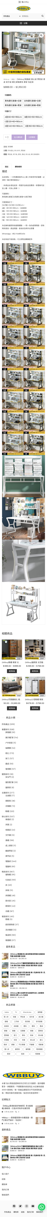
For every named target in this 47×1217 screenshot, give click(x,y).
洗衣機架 (9, 930)
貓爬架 (8, 787)
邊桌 (7, 763)
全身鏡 (8, 795)
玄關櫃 (22, 1031)
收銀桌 (8, 830)
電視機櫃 (39, 1049)
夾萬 (7, 824)
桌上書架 (9, 845)
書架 (19, 154)
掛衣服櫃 (39, 1021)
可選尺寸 (8, 111)
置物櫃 (6, 1035)
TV (16, 1012)
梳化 (7, 753)
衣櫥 (23, 1040)
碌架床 (8, 906)
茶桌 (31, 1035)
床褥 (7, 890)
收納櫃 (16, 1026)
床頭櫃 (8, 895)
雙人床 (6, 1049)
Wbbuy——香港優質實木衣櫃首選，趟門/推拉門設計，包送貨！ (17, 1118)
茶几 (7, 758)
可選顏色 (8, 95)
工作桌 (16, 1021)
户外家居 (9, 743)
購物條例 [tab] (18, 166)
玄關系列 (5, 792)
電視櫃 (8, 769)
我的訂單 (5, 1189)
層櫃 (6, 1021)
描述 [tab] (6, 166)
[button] (23, 23)
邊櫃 (12, 1044)
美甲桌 (8, 856)
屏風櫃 (8, 732)
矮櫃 (31, 1031)
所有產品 (10, 151)
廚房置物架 (9, 924)
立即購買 (31, 137)
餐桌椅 (8, 935)
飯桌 (22, 1054)
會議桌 (8, 819)
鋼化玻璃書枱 (35, 154)
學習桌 (10, 154)
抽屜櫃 (8, 748)
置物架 (40, 1031)
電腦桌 (23, 151)
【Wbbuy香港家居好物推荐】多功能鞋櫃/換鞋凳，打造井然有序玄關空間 (17, 1107)
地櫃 (14, 1017)
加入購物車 (18, 137)
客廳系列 (5, 729)
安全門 (8, 777)
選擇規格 (12, 671)
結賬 (3, 1179)
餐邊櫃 (8, 940)
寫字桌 (15, 154)
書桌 (23, 154)
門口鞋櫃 (22, 1044)
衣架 (15, 1040)
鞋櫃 (7, 811)
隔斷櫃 (41, 1044)
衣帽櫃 (8, 806)
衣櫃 (7, 911)
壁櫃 (7, 919)
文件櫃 (8, 835)
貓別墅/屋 (9, 782)
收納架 (6, 1026)
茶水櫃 (40, 1035)
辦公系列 (17, 151)
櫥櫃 (13, 1031)
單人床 (6, 1017)
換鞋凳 (8, 801)
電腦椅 (8, 866)
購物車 (4, 1184)
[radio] (13, 101)
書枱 (25, 1026)
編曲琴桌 (9, 851)
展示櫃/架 (9, 737)
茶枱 (23, 1035)
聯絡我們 (5, 1195)
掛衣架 (8, 900)
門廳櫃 (31, 1044)
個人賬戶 (5, 1174)
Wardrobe (27, 1012)
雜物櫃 (28, 1049)
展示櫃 (41, 1017)
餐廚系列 (5, 916)
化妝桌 (8, 880)
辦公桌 (28, 154)
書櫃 (7, 840)
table (7, 1012)
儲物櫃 (8, 874)
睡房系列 (5, 871)
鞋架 (8, 1054)
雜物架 (17, 1049)
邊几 (41, 1040)
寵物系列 (5, 774)
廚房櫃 (27, 1021)
